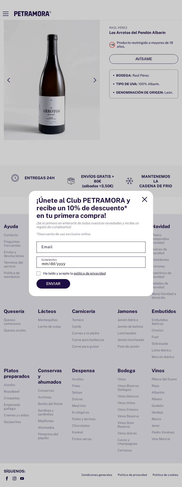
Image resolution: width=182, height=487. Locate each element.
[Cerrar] (144, 199)
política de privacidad (90, 273)
